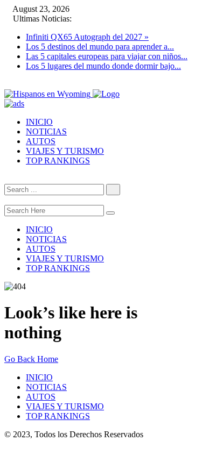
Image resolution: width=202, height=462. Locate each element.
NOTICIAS (46, 131)
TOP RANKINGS (58, 160)
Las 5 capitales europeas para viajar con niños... (106, 56)
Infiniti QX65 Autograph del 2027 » (87, 36)
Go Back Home (31, 359)
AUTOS (40, 141)
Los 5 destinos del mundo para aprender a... (100, 46)
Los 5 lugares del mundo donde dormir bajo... (103, 65)
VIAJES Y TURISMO (65, 150)
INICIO (39, 121)
